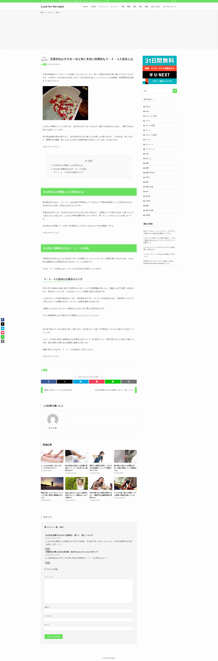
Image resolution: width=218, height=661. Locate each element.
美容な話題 (149, 210)
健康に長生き (150, 172)
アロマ (147, 121)
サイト (47, 625)
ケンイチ (53, 428)
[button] (48, 382)
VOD (147, 111)
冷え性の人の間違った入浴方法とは (68, 165)
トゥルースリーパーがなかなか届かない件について (159, 255)
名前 (47, 607)
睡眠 (147, 206)
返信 (47, 549)
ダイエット (149, 144)
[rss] (172, 1)
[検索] (175, 1)
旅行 (147, 191)
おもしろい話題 (151, 116)
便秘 (147, 163)
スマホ (147, 139)
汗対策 (147, 201)
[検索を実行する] (175, 91)
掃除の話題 (149, 187)
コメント (49, 577)
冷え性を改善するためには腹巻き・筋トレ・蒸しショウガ (69, 535)
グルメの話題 (150, 125)
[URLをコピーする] (129, 382)
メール (48, 616)
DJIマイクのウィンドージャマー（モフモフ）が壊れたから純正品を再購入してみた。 (159, 232)
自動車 (147, 215)
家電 (147, 182)
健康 (44, 64)
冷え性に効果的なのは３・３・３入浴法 (70, 169)
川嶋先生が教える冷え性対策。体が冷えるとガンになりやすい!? (71, 552)
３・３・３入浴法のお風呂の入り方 (70, 172)
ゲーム (147, 130)
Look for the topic (52, 6)
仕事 (147, 154)
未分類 (147, 196)
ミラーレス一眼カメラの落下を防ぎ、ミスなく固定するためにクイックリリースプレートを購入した (159, 240)
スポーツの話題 (151, 135)
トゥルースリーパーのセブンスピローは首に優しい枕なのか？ (159, 248)
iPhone (147, 107)
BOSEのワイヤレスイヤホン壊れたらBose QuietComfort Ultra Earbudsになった (158, 262)
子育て (147, 177)
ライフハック (150, 149)
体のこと (148, 158)
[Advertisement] (109, 30)
